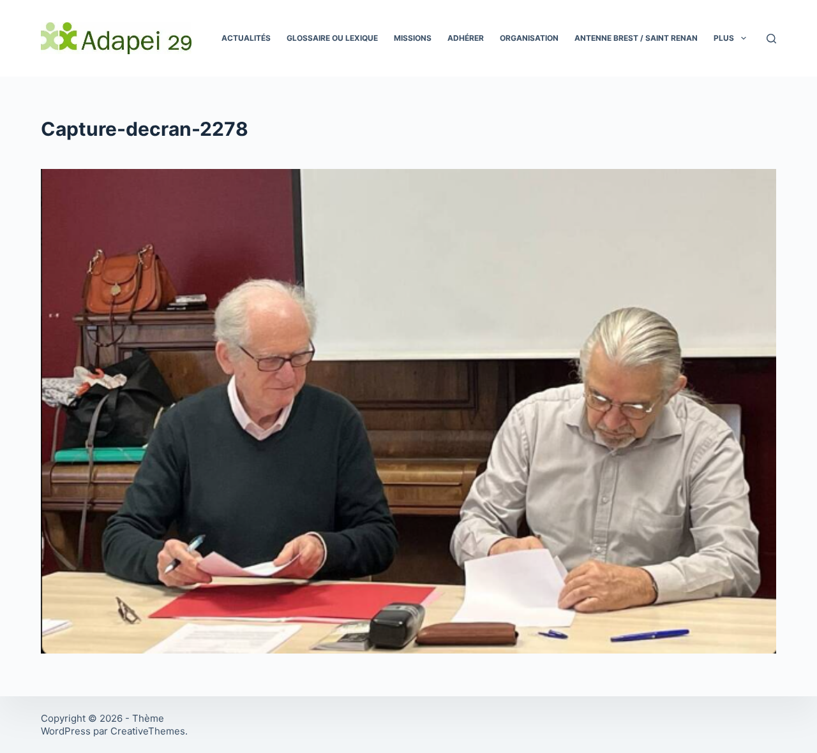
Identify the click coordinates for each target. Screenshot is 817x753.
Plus (724, 38)
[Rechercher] (771, 38)
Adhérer (465, 38)
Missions (412, 38)
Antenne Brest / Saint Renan (636, 38)
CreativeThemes (147, 731)
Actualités (246, 38)
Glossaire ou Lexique (332, 38)
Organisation (529, 38)
